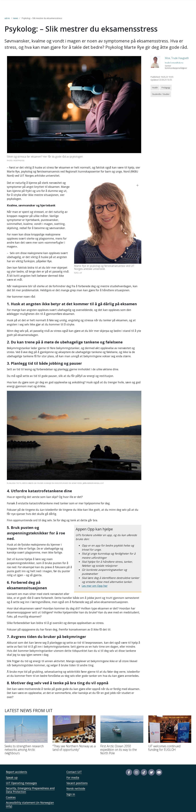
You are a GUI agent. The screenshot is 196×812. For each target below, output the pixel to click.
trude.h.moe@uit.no (174, 62)
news (15, 18)
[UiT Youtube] (159, 772)
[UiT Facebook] (129, 772)
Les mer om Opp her (94, 586)
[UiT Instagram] (136, 772)
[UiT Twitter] (151, 772)
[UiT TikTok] (144, 772)
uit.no (7, 18)
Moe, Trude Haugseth (177, 58)
